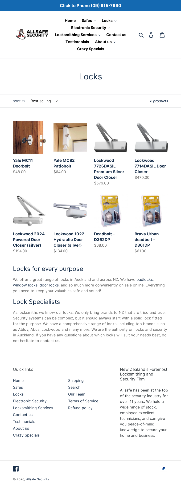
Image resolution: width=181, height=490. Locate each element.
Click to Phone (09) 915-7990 (90, 5)
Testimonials (24, 421)
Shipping (76, 380)
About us (21, 428)
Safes (18, 387)
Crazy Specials (26, 435)
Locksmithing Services (33, 407)
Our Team (76, 394)
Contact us (23, 414)
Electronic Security (30, 401)
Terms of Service (83, 401)
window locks (25, 285)
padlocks (144, 279)
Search (74, 387)
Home (18, 380)
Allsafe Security (37, 479)
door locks (49, 285)
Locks (18, 394)
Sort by (19, 101)
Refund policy (80, 407)
